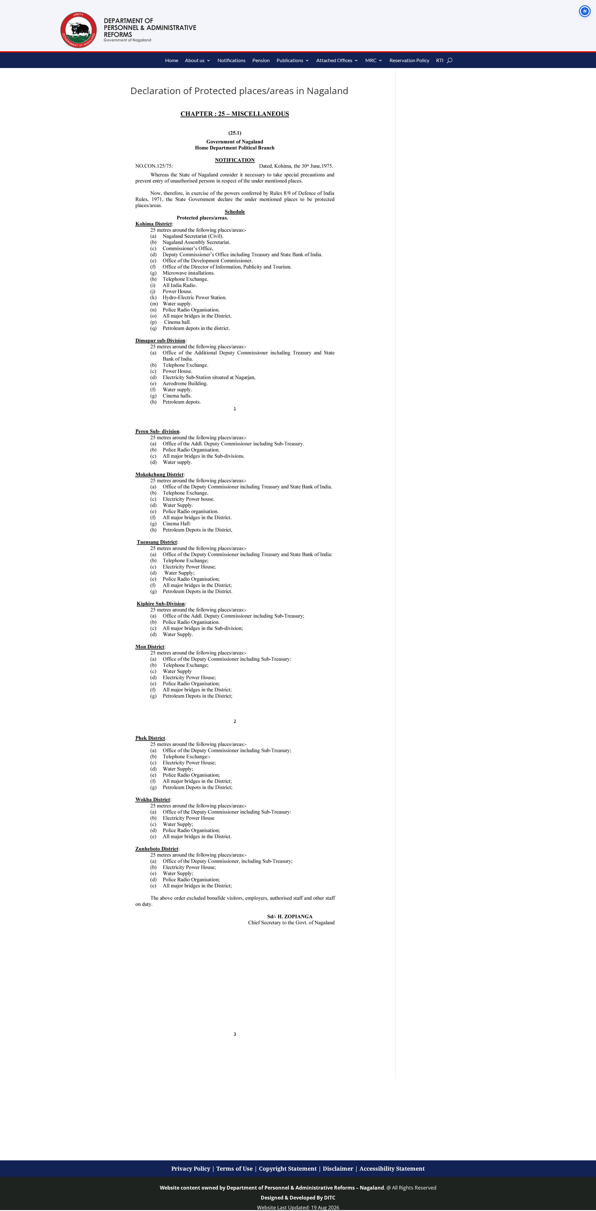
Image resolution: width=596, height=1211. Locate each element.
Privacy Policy (190, 1168)
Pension (261, 60)
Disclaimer (338, 1168)
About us (195, 60)
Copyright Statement (288, 1168)
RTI (440, 60)
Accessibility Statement (392, 1168)
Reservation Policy (409, 60)
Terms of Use (234, 1168)
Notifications (232, 60)
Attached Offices (334, 60)
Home (171, 60)
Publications (290, 60)
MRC (371, 60)
